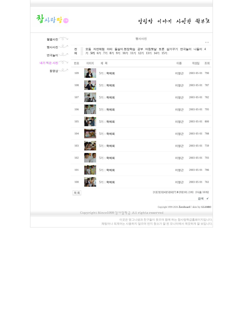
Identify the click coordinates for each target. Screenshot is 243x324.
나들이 (198, 49)
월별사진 (52, 39)
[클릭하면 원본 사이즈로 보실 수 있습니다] (90, 77)
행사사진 (52, 47)
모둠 (88, 49)
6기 (99, 53)
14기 (156, 53)
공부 (140, 49)
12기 (141, 53)
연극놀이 (52, 55)
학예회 (110, 73)
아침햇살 (151, 49)
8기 (112, 53)
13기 (149, 53)
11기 (133, 53)
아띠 (109, 49)
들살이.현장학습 (125, 49)
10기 (125, 53)
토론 (161, 49)
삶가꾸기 (172, 49)
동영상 (54, 71)
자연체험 (99, 49)
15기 (164, 53)
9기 (118, 53)
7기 (105, 53)
